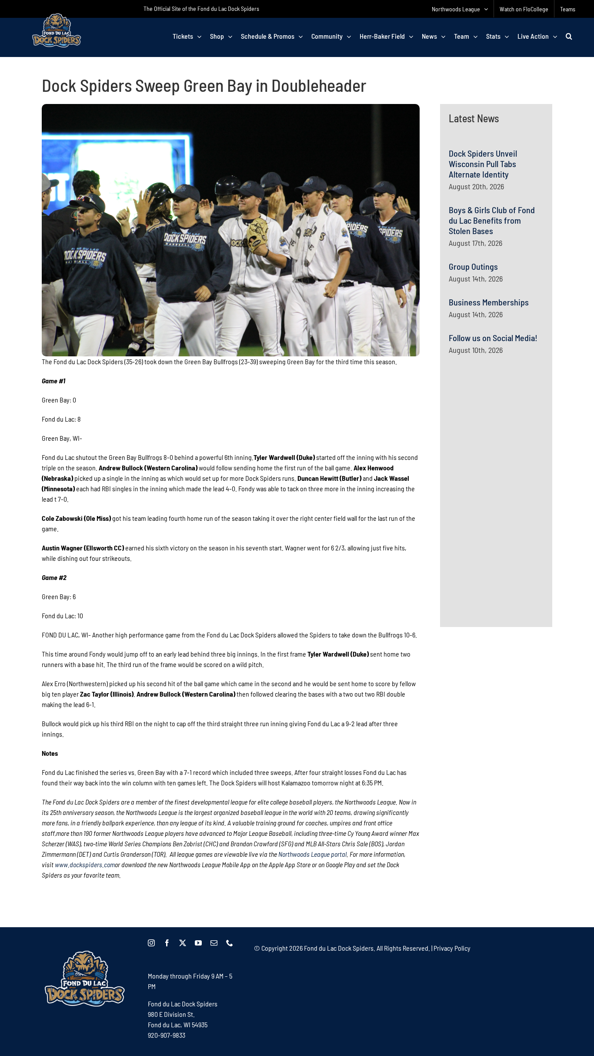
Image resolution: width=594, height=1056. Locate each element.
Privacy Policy (452, 948)
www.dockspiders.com (85, 864)
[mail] (213, 942)
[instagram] (151, 942)
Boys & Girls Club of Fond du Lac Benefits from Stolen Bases (492, 220)
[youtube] (198, 942)
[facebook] (167, 942)
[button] (569, 36)
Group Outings (473, 266)
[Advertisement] (514, 446)
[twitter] (182, 942)
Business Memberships (489, 302)
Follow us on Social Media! (493, 337)
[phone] (229, 942)
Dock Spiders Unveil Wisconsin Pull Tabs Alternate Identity (483, 163)
